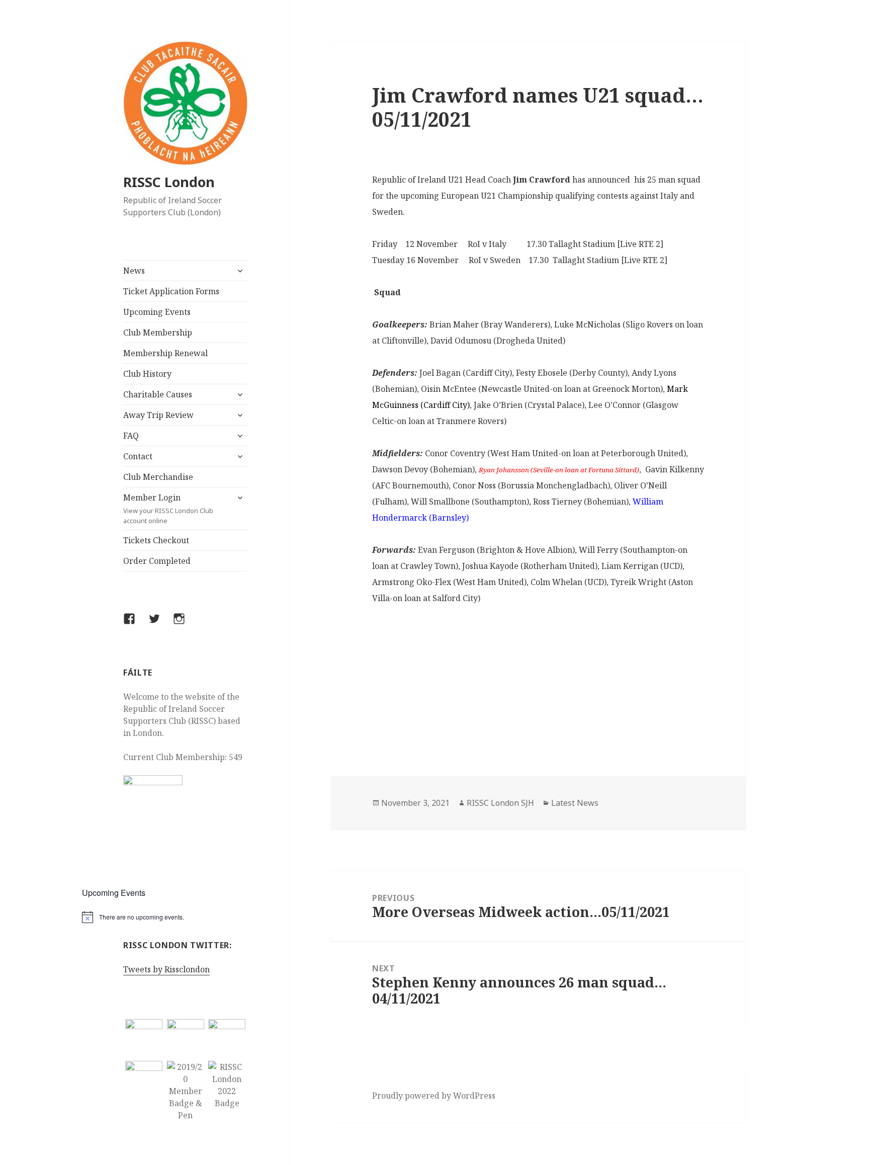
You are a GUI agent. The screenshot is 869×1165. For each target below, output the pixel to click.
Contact (137, 456)
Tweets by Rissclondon (166, 969)
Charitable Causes (157, 394)
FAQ (131, 435)
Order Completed (157, 560)
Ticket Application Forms (171, 291)
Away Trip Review (158, 415)
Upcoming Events (157, 311)
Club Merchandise (158, 476)
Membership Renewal (165, 353)
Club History (147, 373)
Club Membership (157, 332)
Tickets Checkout (156, 540)
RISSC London (169, 182)
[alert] (186, 917)
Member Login (168, 508)
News (134, 270)
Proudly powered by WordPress (433, 1095)
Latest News (574, 802)
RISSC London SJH (500, 802)
